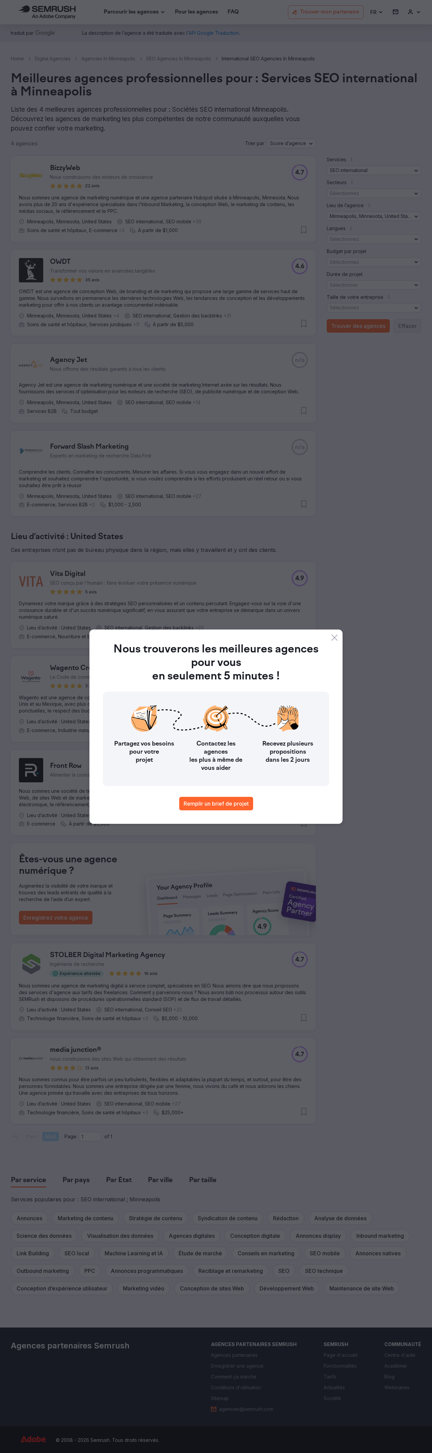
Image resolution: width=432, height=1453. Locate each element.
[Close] (334, 638)
